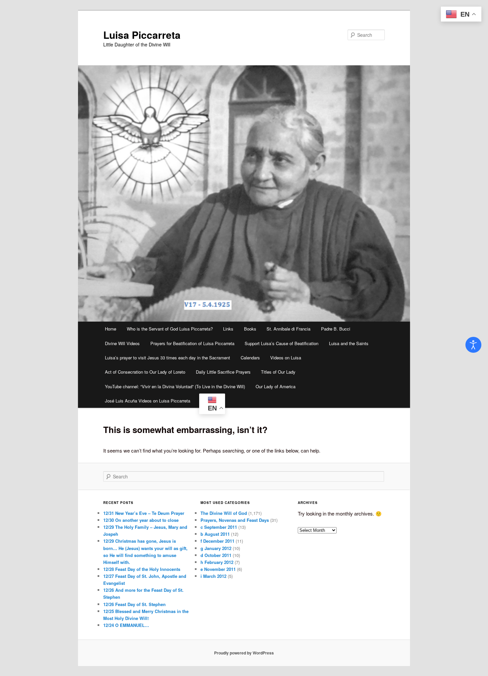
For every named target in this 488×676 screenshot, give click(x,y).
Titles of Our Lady (278, 372)
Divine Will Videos (122, 343)
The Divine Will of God (224, 513)
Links (228, 329)
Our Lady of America (275, 386)
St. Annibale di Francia (288, 329)
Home (110, 329)
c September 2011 (219, 527)
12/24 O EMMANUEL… (126, 625)
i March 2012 (213, 576)
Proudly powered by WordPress (244, 653)
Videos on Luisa (285, 357)
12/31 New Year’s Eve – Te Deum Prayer (143, 513)
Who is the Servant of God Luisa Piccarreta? (170, 329)
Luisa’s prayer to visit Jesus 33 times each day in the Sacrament (167, 357)
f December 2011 (217, 541)
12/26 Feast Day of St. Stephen (134, 604)
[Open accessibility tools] (473, 345)
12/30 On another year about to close (141, 520)
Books (250, 329)
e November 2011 (218, 569)
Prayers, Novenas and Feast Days (235, 520)
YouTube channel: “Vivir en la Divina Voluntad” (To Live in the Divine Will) (175, 386)
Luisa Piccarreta (142, 35)
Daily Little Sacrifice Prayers (223, 372)
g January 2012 (216, 548)
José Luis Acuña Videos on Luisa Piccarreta (147, 401)
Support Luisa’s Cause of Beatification (281, 343)
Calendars (250, 357)
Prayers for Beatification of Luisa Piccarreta (192, 343)
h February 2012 (217, 562)
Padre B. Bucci (335, 329)
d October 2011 (216, 555)
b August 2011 (215, 534)
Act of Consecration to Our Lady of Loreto (145, 372)
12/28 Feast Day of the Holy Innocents (141, 569)
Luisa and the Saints (348, 343)
